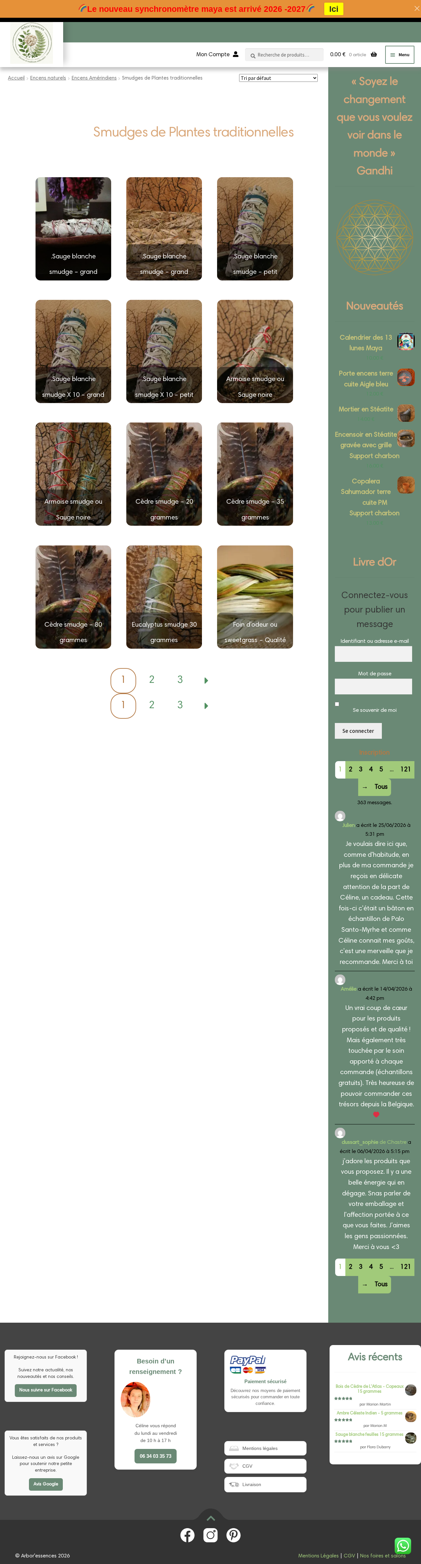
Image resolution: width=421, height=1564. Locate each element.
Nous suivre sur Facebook (45, 1390)
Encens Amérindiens (94, 78)
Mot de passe (374, 674)
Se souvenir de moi (375, 710)
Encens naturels (48, 78)
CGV (349, 1556)
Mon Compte (213, 55)
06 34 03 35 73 (155, 1456)
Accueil (16, 78)
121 (405, 769)
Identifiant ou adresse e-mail (374, 641)
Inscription (374, 753)
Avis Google (46, 1484)
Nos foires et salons (383, 1556)
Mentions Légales (318, 1556)
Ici (333, 8)
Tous (381, 787)
